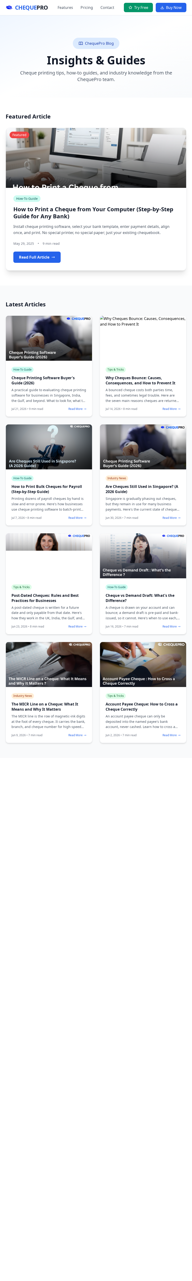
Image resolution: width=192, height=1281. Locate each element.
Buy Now (174, 7)
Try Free (141, 7)
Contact (107, 7)
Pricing (87, 7)
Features (65, 7)
